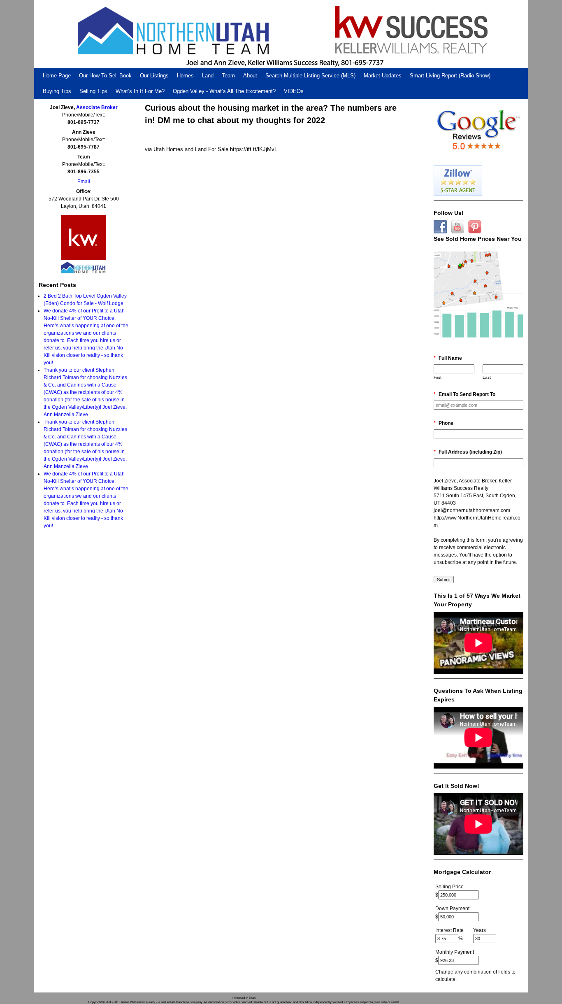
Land (208, 75)
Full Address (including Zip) (468, 452)
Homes (185, 75)
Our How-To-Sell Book (105, 75)
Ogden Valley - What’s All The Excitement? (224, 91)
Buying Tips (57, 91)
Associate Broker (97, 107)
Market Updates (383, 75)
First (437, 377)
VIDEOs (294, 91)
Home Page (57, 75)
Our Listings (154, 75)
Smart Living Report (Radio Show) (450, 75)
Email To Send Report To (464, 394)
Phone (443, 423)
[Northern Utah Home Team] (281, 34)
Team (228, 75)
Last (487, 377)
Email (83, 181)
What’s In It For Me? (140, 91)
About (250, 75)
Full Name (448, 358)
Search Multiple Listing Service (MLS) (310, 75)
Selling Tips (93, 91)
